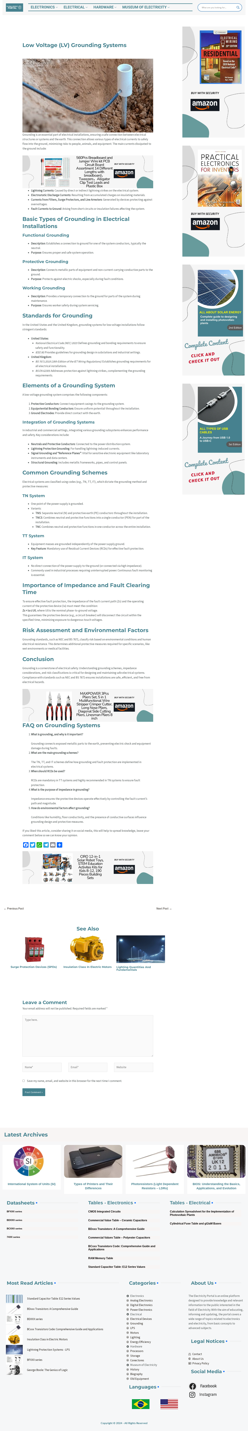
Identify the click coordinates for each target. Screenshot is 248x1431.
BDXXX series (14, 1220)
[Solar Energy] (213, 320)
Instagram (208, 1394)
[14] (87, 171)
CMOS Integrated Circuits (104, 1211)
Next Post (164, 908)
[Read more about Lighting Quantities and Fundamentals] (140, 949)
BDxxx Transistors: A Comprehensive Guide (116, 1229)
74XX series (13, 1237)
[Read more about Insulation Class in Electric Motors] (87, 949)
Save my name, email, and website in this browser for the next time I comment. (74, 1081)
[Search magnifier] (238, 7)
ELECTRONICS (43, 7)
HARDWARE (103, 7)
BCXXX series (14, 1228)
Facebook (208, 1386)
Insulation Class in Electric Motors (87, 967)
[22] (87, 705)
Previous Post (14, 908)
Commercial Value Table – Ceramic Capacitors (117, 1220)
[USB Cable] (213, 439)
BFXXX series (14, 1211)
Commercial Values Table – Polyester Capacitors (119, 1237)
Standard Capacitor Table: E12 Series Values (116, 1266)
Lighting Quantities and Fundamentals (133, 968)
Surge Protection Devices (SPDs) (34, 967)
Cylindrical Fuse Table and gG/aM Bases (195, 1223)
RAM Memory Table (100, 1258)
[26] (87, 867)
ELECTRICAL (74, 7)
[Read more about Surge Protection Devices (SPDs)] (35, 949)
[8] (213, 82)
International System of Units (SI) (32, 1184)
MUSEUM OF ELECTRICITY (144, 7)
